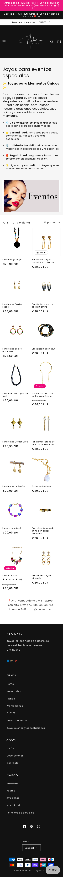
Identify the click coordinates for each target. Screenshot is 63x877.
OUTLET (11, 713)
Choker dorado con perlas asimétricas (42, 394)
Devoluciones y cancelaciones (25, 728)
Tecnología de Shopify (40, 871)
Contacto (12, 763)
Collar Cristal (9, 575)
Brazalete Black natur (43, 349)
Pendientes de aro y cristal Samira (42, 305)
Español (29, 847)
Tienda (10, 698)
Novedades (13, 691)
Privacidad (13, 805)
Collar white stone (41, 486)
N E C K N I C (25, 871)
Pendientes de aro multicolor (12, 350)
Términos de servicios (20, 812)
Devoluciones (14, 755)
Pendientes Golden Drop (15, 442)
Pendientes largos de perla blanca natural (43, 443)
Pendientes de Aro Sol (14, 486)
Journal (11, 790)
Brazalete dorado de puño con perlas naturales (43, 531)
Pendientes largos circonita (41, 576)
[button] (4, 41)
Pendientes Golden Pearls (12, 305)
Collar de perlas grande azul (15, 394)
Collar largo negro (12, 259)
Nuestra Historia (16, 720)
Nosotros (12, 783)
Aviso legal (13, 798)
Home (10, 684)
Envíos (10, 748)
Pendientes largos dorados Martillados (43, 261)
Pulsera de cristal (11, 528)
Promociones (14, 706)
